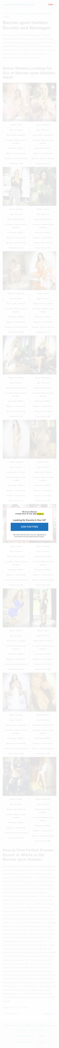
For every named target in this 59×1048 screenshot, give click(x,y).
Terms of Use (23, 536)
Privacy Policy (38, 536)
